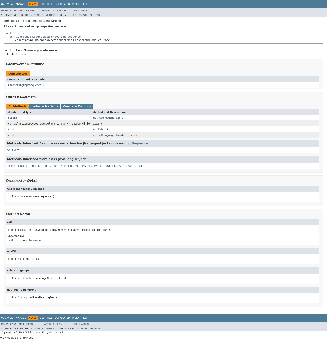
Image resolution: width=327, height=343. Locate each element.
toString (110, 165)
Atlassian (35, 332)
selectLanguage (103, 135)
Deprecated (62, 4)
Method (50, 15)
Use (42, 4)
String (12, 117)
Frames (46, 10)
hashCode (66, 165)
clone (11, 165)
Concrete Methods (77, 106)
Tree (50, 4)
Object (80, 159)
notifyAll (94, 165)
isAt (96, 123)
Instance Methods (44, 106)
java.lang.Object (15, 33)
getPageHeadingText (106, 117)
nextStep (99, 129)
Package (21, 4)
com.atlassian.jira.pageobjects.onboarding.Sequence (45, 36)
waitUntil (14, 149)
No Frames (59, 10)
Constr (38, 15)
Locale (120, 135)
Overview (7, 4)
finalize (36, 165)
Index (75, 4)
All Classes (81, 10)
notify (80, 165)
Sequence (22, 54)
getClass (51, 165)
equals (22, 165)
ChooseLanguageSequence (24, 85)
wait (122, 165)
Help (84, 4)
